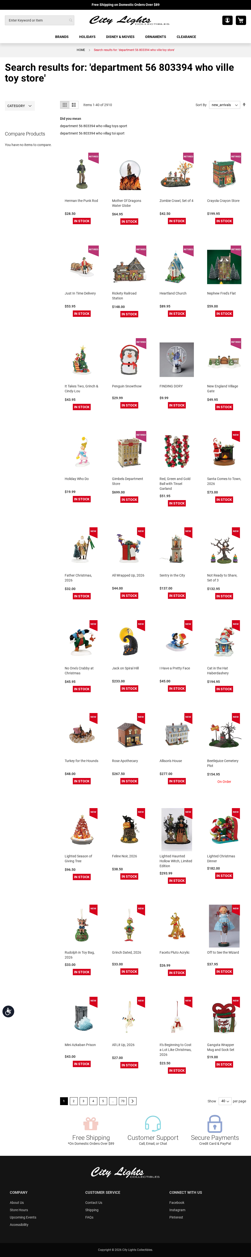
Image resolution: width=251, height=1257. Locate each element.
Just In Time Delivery (80, 293)
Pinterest (176, 1217)
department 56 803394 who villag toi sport (92, 133)
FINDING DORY (171, 386)
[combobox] (39, 20)
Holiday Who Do (77, 479)
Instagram (177, 1210)
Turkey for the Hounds (81, 761)
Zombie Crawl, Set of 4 (176, 201)
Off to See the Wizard (223, 952)
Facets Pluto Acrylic (174, 952)
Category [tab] (16, 106)
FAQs (89, 1217)
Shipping (92, 1210)
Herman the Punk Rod (81, 201)
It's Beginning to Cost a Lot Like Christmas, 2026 (175, 1050)
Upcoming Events (23, 1217)
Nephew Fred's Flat (221, 293)
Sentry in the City (172, 575)
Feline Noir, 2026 (124, 856)
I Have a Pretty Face (175, 668)
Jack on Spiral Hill (125, 668)
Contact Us (93, 1203)
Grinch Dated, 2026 (126, 952)
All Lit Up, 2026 (123, 1045)
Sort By (201, 105)
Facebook (176, 1203)
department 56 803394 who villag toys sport (93, 126)
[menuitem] (62, 37)
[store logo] (130, 20)
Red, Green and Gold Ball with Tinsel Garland (175, 484)
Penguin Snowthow (127, 386)
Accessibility (19, 1225)
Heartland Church (173, 293)
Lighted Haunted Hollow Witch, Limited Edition (176, 861)
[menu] (125, 37)
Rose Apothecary (125, 761)
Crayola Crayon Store (223, 201)
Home (81, 50)
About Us (17, 1203)
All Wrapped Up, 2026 (128, 575)
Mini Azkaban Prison (80, 1045)
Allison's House (171, 761)
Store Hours (19, 1210)
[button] (227, 20)
